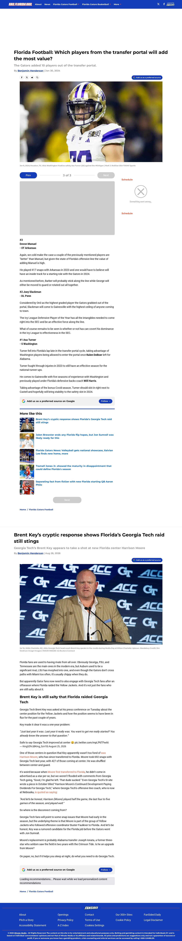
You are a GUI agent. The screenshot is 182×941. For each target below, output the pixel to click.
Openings (63, 914)
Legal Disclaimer (153, 920)
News (47, 4)
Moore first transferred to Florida (66, 771)
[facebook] (164, 4)
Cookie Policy (123, 920)
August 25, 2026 (57, 746)
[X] (158, 4)
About (38, 4)
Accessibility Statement (32, 925)
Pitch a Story (26, 920)
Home (23, 509)
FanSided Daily (152, 914)
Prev (28, 175)
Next (106, 175)
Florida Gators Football (41, 509)
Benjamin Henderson (30, 70)
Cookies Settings (94, 925)
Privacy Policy (65, 920)
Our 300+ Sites (124, 914)
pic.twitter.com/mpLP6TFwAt (92, 742)
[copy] (37, 77)
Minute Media (20, 933)
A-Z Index (63, 925)
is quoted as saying (46, 792)
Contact (89, 914)
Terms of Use (92, 920)
